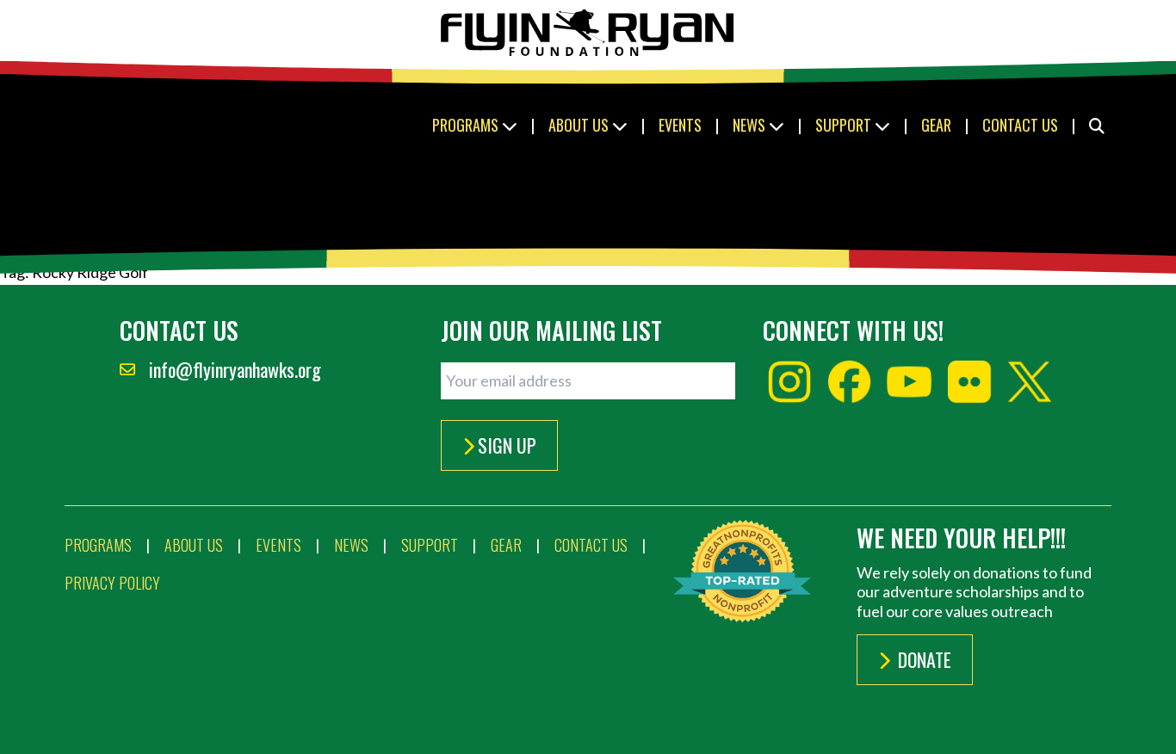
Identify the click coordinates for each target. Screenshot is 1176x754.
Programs (467, 125)
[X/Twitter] (1029, 382)
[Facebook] (849, 382)
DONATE (922, 659)
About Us (580, 125)
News (751, 125)
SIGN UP (507, 445)
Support (845, 125)
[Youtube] (909, 382)
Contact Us (1020, 125)
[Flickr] (969, 382)
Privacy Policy (112, 583)
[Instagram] (789, 382)
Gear (936, 125)
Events (680, 125)
